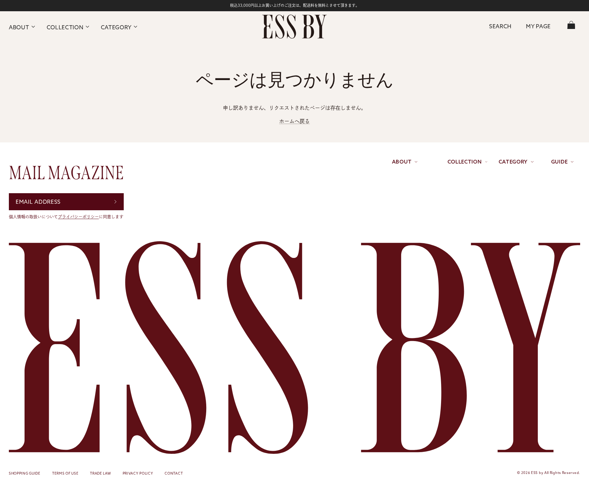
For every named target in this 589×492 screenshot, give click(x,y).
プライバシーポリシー (78, 217)
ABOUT (19, 27)
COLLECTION (65, 27)
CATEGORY (116, 27)
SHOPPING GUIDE (25, 473)
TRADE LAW (100, 473)
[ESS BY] (294, 27)
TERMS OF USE (65, 473)
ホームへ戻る (294, 121)
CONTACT (174, 473)
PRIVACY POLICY (138, 473)
